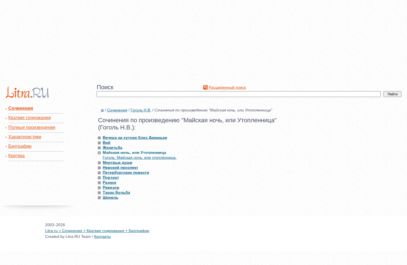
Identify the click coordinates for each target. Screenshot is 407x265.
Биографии (20, 146)
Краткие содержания (29, 117)
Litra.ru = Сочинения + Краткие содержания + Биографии (97, 230)
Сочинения (20, 108)
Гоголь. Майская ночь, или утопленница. (140, 157)
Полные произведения (31, 127)
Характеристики (24, 136)
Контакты (102, 236)
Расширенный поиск (227, 87)
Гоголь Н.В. (141, 110)
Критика (16, 155)
